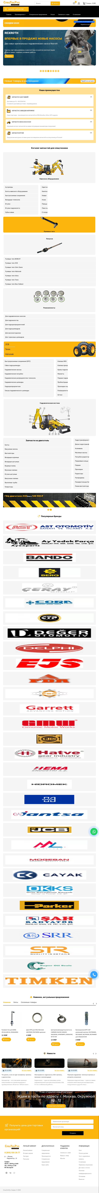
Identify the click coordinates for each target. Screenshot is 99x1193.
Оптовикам (82, 1176)
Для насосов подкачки (13, 333)
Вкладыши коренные (12, 457)
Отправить (73, 1133)
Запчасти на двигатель (37, 440)
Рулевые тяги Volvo (12, 276)
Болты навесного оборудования (16, 191)
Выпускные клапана (11, 478)
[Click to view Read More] (17, 1063)
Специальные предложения (38, 14)
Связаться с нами (63, 14)
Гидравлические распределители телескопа (20, 378)
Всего (24, 496)
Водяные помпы (10, 466)
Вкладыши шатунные (12, 462)
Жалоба (62, 1158)
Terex (7, 349)
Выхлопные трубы (11, 482)
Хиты (15, 1002)
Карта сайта (45, 1165)
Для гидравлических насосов (15, 316)
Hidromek (9, 354)
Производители (20, 14)
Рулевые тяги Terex (12, 280)
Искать (56, 3)
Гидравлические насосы (13, 370)
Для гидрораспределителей (15, 324)
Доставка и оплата (84, 1167)
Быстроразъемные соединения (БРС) (17, 361)
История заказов (28, 1153)
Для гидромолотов (11, 320)
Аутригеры (9, 187)
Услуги (53, 14)
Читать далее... (27, 1070)
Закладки (26, 1156)
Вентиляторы (9, 453)
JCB (7, 344)
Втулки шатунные (11, 474)
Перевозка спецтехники (86, 1165)
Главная (8, 14)
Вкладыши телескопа (12, 200)
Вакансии (81, 1179)
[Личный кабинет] (79, 3)
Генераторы (9, 487)
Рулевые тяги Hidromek (13, 271)
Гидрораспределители (12, 386)
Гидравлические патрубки (14, 374)
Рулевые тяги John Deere (14, 267)
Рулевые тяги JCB (11, 263)
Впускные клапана (11, 470)
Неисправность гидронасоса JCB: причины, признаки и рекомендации (48, 1076)
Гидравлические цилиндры (14, 382)
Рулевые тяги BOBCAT (13, 259)
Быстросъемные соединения (15, 195)
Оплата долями (83, 1153)
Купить (7, 1039)
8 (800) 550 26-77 (12, 1152)
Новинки (7, 1002)
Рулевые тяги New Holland (14, 284)
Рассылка (26, 1159)
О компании (77, 14)
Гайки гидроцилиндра (12, 365)
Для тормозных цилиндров (14, 337)
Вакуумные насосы (11, 449)
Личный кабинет (27, 1150)
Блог (80, 1150)
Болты (7, 445)
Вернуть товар (64, 1155)
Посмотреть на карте (56, 1106)
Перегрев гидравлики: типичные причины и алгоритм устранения (81, 1076)
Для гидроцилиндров (12, 329)
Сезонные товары (29, 1002)
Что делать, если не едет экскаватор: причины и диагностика (16, 1076)
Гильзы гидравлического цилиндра (17, 390)
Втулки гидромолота (12, 208)
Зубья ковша (9, 212)
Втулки (7, 204)
